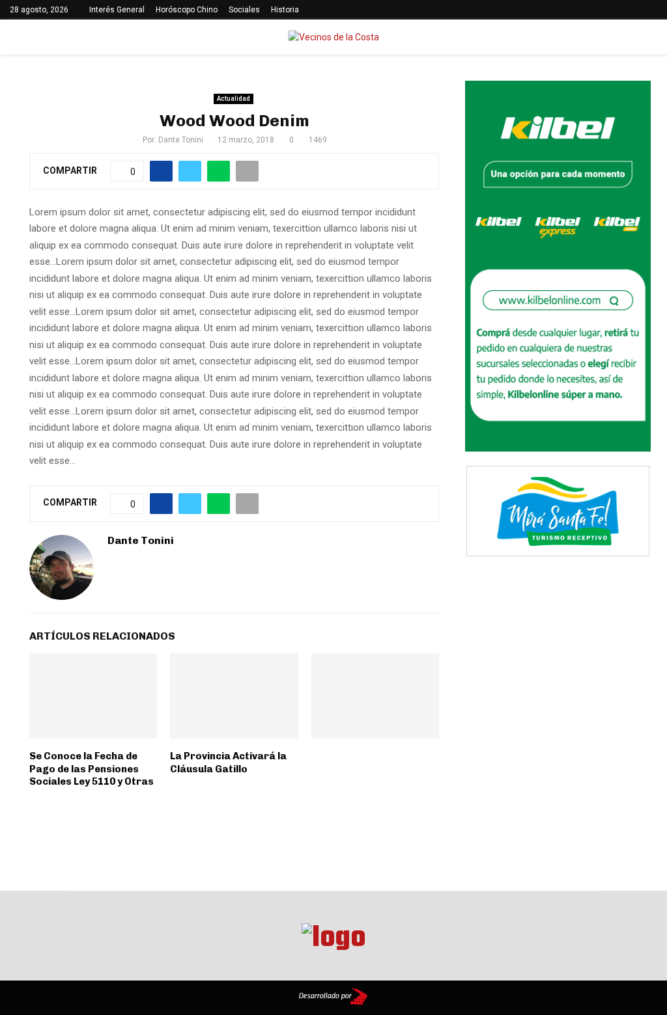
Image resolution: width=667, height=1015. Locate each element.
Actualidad (233, 98)
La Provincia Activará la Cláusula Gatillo (228, 762)
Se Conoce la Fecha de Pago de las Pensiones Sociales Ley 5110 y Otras (91, 768)
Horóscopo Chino (187, 9)
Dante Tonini (180, 139)
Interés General (117, 9)
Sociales (244, 9)
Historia (285, 9)
